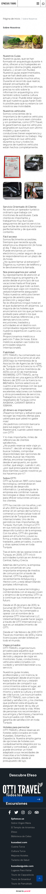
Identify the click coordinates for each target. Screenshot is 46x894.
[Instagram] (23, 812)
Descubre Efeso (23, 775)
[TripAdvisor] (36, 812)
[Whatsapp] (43, 3)
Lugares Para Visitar (21, 870)
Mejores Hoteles (19, 855)
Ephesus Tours (8, 3)
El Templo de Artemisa (23, 827)
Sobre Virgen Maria (21, 823)
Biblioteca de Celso (21, 836)
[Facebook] (9, 812)
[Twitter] (16, 812)
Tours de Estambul (21, 879)
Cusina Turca (18, 846)
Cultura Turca (18, 851)
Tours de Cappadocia (22, 874)
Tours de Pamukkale (21, 883)
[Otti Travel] (23, 788)
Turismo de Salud (20, 860)
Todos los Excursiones (16, 799)
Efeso (14, 831)
